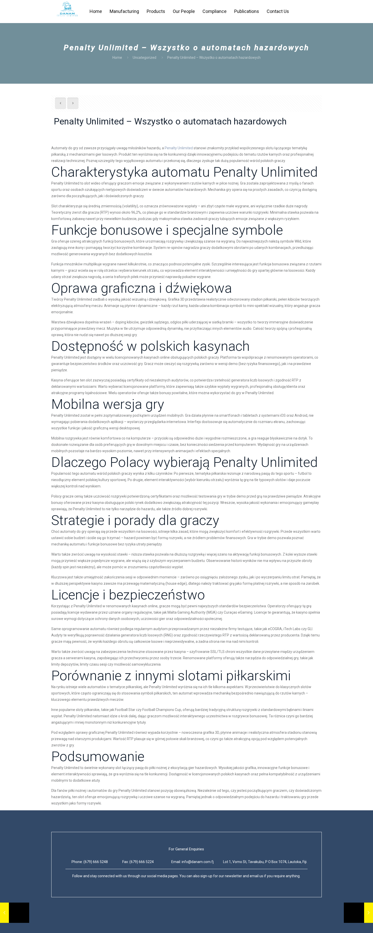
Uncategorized (144, 58)
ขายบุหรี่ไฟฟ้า (76, 919)
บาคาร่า (57, 919)
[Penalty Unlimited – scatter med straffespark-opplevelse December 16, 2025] (14, 913)
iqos (91, 919)
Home (117, 58)
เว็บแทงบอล (104, 919)
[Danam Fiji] (67, 11)
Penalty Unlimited (179, 148)
